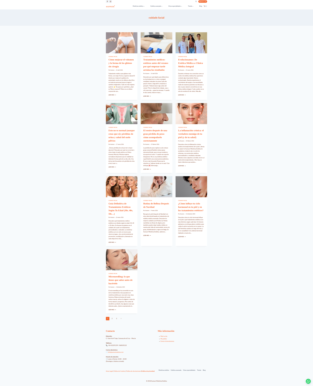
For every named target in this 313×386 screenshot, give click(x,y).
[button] (308, 381)
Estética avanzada (176, 370)
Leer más (112, 95)
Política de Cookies (119, 371)
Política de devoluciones (133, 371)
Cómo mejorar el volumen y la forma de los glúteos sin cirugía (121, 63)
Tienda (199, 370)
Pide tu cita (163, 336)
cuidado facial (112, 56)
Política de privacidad (148, 371)
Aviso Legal (109, 371)
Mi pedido (163, 339)
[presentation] (121, 42)
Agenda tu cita (202, 1)
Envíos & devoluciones (167, 341)
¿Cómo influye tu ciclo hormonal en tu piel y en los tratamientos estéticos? (190, 207)
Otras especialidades (189, 370)
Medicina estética (164, 370)
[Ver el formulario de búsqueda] (196, 1)
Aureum (112, 70)
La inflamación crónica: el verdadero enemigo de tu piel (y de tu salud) (191, 134)
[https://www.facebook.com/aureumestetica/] (107, 1)
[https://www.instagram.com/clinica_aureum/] (110, 1)
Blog (200, 6)
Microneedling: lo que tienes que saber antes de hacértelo (120, 280)
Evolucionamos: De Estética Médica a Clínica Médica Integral (190, 63)
